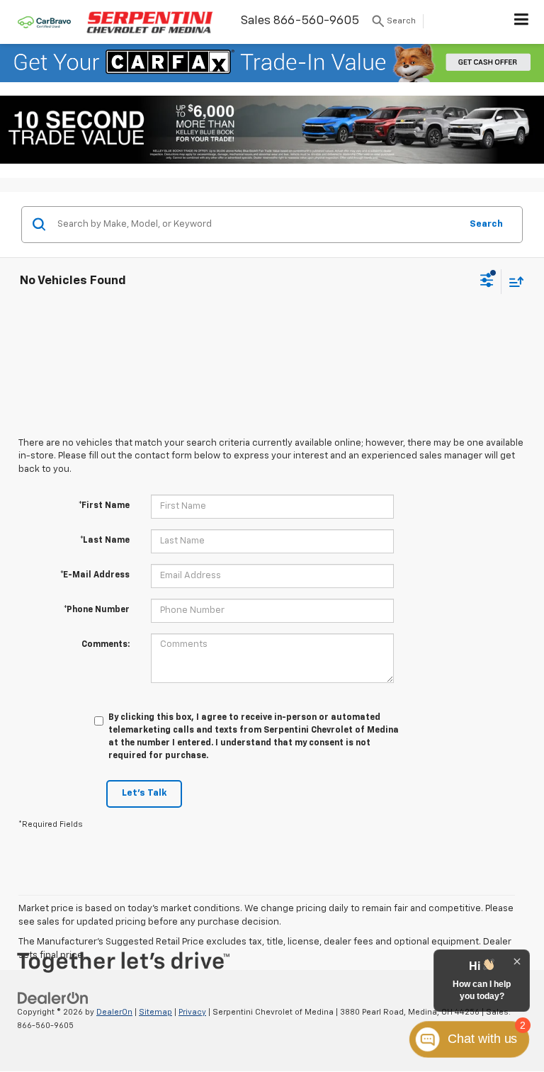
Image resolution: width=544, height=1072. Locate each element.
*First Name (104, 506)
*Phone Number (97, 610)
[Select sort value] (513, 281)
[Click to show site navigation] (521, 22)
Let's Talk (144, 793)
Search (486, 224)
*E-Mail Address (95, 575)
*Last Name (105, 540)
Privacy (192, 1012)
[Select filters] (487, 282)
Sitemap (155, 1012)
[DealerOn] (53, 998)
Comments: (105, 645)
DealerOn (114, 1012)
